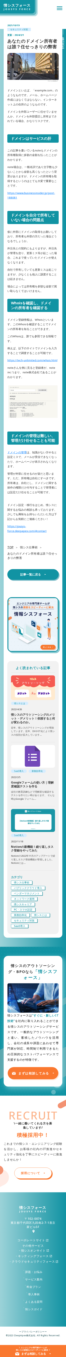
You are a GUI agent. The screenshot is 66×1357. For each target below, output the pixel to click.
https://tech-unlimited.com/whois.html (32, 360)
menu (59, 8)
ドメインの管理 (17, 452)
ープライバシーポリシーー (33, 1331)
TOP (10, 547)
